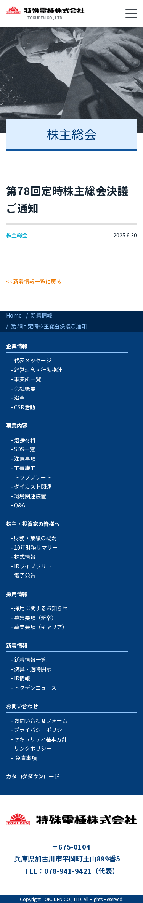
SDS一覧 (24, 449)
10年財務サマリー (36, 547)
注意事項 (24, 458)
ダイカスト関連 (32, 486)
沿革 (19, 397)
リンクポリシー (32, 748)
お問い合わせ (22, 706)
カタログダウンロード (32, 776)
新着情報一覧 (30, 659)
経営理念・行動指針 (38, 370)
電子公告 (24, 575)
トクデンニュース (35, 687)
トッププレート (32, 477)
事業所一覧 (27, 379)
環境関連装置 (30, 496)
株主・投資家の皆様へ (32, 524)
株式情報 (24, 556)
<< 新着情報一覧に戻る (33, 281)
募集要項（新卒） (35, 617)
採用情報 (16, 594)
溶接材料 (24, 440)
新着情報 (16, 645)
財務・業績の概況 (35, 538)
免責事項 (26, 758)
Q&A (19, 505)
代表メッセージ (32, 360)
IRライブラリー (32, 566)
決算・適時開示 (32, 669)
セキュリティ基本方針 (40, 739)
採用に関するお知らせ (40, 608)
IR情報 (22, 678)
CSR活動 (24, 407)
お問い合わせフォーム (40, 720)
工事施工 (24, 468)
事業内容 (16, 425)
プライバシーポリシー (40, 729)
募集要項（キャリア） (40, 626)
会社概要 (24, 388)
